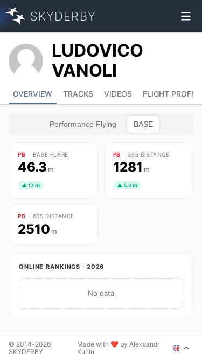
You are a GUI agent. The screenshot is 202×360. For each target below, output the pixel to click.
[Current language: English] (181, 348)
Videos (118, 93)
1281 (131, 167)
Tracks (78, 93)
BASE (143, 124)
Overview (32, 93)
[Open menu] (186, 16)
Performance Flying (83, 124)
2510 (37, 229)
